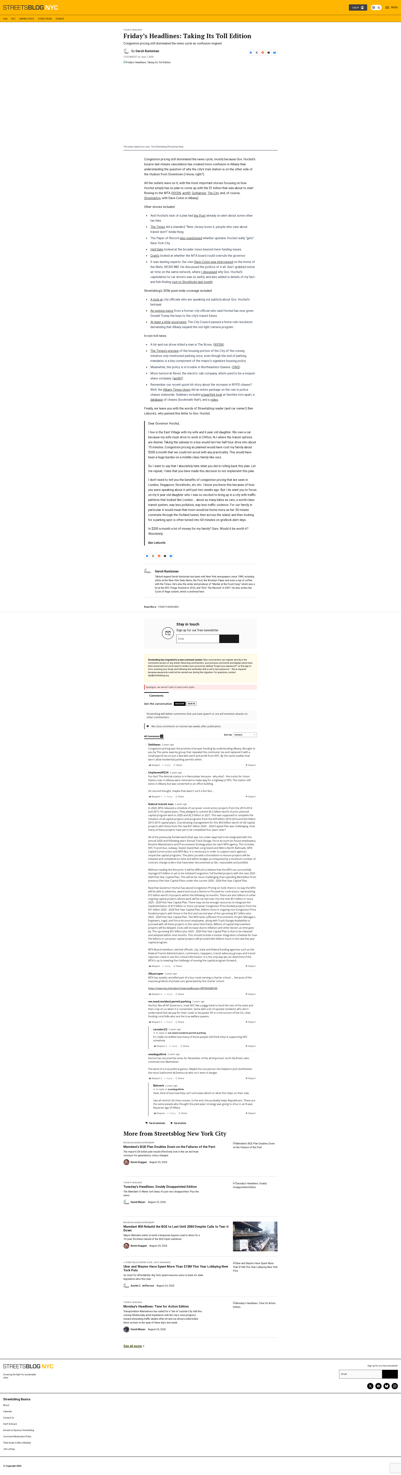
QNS (236, 367)
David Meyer (138, 1202)
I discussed (209, 272)
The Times (157, 227)
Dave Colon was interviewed (213, 262)
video (214, 400)
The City (213, 193)
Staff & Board (10, 1424)
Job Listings (9, 1449)
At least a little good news (168, 322)
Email (181, 639)
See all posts (132, 1346)
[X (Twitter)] (370, 1386)
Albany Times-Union (176, 389)
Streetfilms (45, 19)
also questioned (191, 238)
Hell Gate (156, 249)
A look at (156, 299)
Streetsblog (152, 198)
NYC (13, 19)
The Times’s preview (164, 351)
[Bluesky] (386, 1386)
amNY (186, 193)
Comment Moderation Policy (17, 1436)
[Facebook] (378, 1386)
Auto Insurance (162, 1262)
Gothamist (199, 193)
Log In (355, 7)
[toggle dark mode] (376, 7)
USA (5, 19)
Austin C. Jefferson (142, 1285)
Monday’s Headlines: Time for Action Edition (156, 1306)
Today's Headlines (132, 30)
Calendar (7, 1411)
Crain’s (154, 255)
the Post (200, 215)
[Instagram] (395, 1386)
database (156, 400)
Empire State (26, 19)
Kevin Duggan (139, 1162)
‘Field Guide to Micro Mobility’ (17, 1443)
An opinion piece (161, 311)
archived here (196, 591)
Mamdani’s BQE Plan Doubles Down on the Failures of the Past (169, 1147)
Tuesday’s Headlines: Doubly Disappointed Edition (160, 1187)
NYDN (176, 193)
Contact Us (8, 1417)
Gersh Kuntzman (147, 51)
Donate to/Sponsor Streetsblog (18, 1430)
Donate (60, 19)
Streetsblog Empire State (139, 1262)
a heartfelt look (211, 394)
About (6, 1405)
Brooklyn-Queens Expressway (138, 1143)
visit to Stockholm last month (192, 282)
